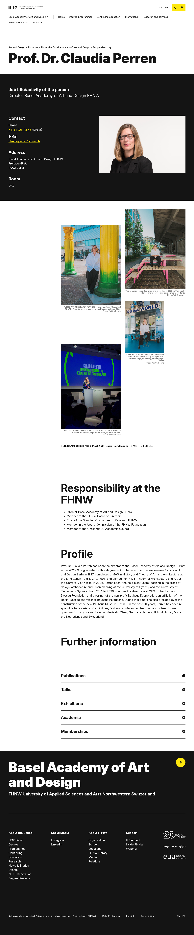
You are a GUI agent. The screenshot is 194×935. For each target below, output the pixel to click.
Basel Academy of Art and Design (27, 16)
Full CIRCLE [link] (146, 446)
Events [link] (13, 870)
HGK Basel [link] (16, 840)
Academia (71, 717)
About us (37, 22)
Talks (66, 689)
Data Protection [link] (111, 916)
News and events (18, 22)
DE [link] (160, 7)
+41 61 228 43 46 (20, 129)
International (131, 16)
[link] (26, 7)
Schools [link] (93, 844)
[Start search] (182, 7)
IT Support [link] (133, 840)
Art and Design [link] (17, 47)
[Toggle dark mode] (175, 7)
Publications (73, 675)
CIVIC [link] (134, 446)
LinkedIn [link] (56, 844)
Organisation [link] (96, 840)
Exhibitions (72, 703)
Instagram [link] (57, 840)
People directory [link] (102, 47)
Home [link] (61, 16)
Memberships (74, 731)
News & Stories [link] (19, 865)
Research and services (155, 16)
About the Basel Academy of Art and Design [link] (65, 47)
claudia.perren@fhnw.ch (24, 141)
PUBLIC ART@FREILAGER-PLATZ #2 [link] (82, 446)
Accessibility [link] (147, 916)
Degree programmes (80, 16)
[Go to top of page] (180, 762)
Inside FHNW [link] (134, 844)
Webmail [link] (131, 848)
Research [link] (15, 861)
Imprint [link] (130, 916)
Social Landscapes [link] (117, 446)
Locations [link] (94, 848)
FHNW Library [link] (97, 853)
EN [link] (166, 7)
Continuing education (108, 16)
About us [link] (33, 47)
